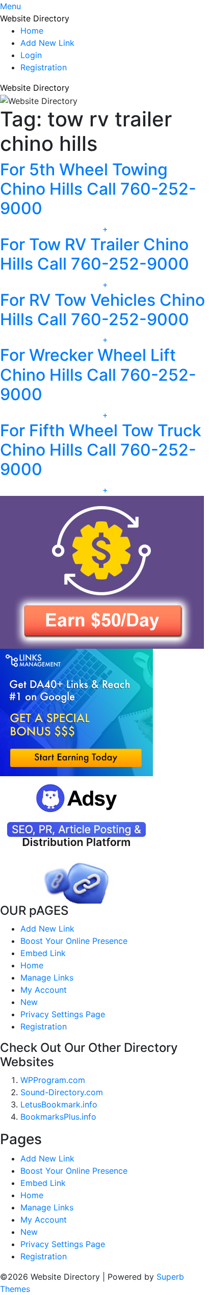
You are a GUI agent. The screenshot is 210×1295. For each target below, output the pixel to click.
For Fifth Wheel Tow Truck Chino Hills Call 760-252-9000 (100, 450)
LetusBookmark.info (58, 1104)
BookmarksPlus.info (58, 1117)
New (29, 1002)
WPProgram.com (52, 1080)
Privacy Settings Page (62, 1014)
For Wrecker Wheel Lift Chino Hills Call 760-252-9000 (98, 374)
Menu (10, 6)
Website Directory (34, 18)
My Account (43, 990)
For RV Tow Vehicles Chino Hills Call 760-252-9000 (102, 309)
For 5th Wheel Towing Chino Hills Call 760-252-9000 (98, 189)
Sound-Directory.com (61, 1092)
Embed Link (43, 953)
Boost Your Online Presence (73, 941)
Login (31, 55)
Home (31, 30)
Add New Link (47, 43)
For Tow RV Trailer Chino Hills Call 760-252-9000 (94, 254)
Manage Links (46, 977)
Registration (43, 67)
